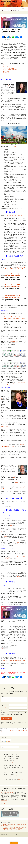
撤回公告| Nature (14, 341)
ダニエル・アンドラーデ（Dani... (11, 814)
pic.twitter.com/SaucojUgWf (10, 776)
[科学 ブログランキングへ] (4, 648)
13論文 (17, 542)
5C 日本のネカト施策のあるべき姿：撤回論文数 (13, 829)
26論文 (16, 482)
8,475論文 (4, 536)
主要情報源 (6, 72)
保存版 (12, 384)
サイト (2, 710)
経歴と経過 (6, 66)
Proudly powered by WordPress (12, 834)
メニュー (3, 13)
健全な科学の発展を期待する (7, 792)
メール (3, 707)
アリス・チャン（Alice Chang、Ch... (10, 811)
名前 (3, 705)
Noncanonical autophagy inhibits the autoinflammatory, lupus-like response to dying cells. (14, 318)
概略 (4, 65)
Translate (9, 741)
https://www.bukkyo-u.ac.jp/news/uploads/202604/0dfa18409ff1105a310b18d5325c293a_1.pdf (13, 802)
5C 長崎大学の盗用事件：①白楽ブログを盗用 (12, 828)
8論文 (18, 576)
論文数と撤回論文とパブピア (10, 69)
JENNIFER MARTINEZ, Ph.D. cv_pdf (14, 215)
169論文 (11, 525)
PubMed (18, 519)
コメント (6, 74)
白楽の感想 (6, 71)
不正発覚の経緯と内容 (8, 68)
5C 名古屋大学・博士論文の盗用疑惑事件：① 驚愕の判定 (14, 827)
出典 (8, 86)
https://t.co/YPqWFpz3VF (9, 762)
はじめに (3, 834)
